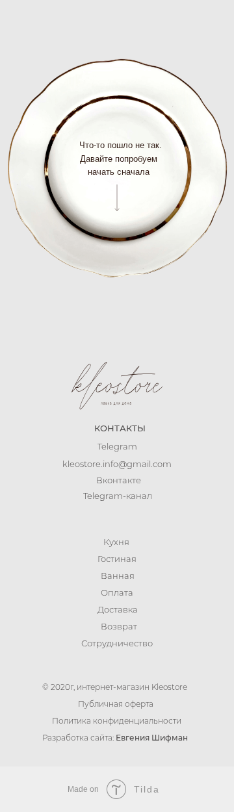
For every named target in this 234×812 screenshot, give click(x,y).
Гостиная (117, 558)
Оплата (117, 592)
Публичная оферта (115, 704)
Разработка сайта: (115, 737)
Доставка (118, 609)
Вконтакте (118, 480)
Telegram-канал (117, 495)
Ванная (118, 575)
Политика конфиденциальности (116, 721)
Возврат (119, 626)
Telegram (117, 446)
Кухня (116, 542)
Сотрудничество (117, 643)
